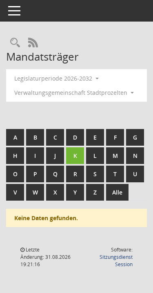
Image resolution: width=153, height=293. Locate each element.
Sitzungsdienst (116, 261)
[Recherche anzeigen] (15, 43)
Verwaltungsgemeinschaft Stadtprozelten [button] (71, 92)
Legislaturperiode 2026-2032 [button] (54, 78)
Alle (117, 192)
